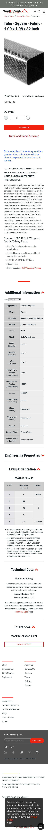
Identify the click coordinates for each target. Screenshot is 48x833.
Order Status (8, 718)
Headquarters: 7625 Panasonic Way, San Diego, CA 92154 (21, 785)
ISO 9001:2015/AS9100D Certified (20, 759)
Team (27, 677)
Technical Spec (21, 612)
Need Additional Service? (24, 136)
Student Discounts (10, 705)
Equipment (7, 677)
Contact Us (29, 669)
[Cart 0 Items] (43, 11)
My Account (7, 701)
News (4, 722)
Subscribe (36, 741)
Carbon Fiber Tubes (23, 16)
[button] (24, 292)
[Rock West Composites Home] (15, 12)
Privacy (27, 685)
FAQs (4, 714)
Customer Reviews (10, 710)
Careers (28, 673)
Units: (6, 300)
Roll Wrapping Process (31, 268)
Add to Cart (24, 128)
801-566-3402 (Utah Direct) (15, 797)
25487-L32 (36, 16)
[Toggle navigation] (34, 11)
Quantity (9, 112)
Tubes (12, 16)
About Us (28, 665)
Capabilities (7, 669)
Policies (27, 681)
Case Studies (8, 673)
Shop (6, 16)
